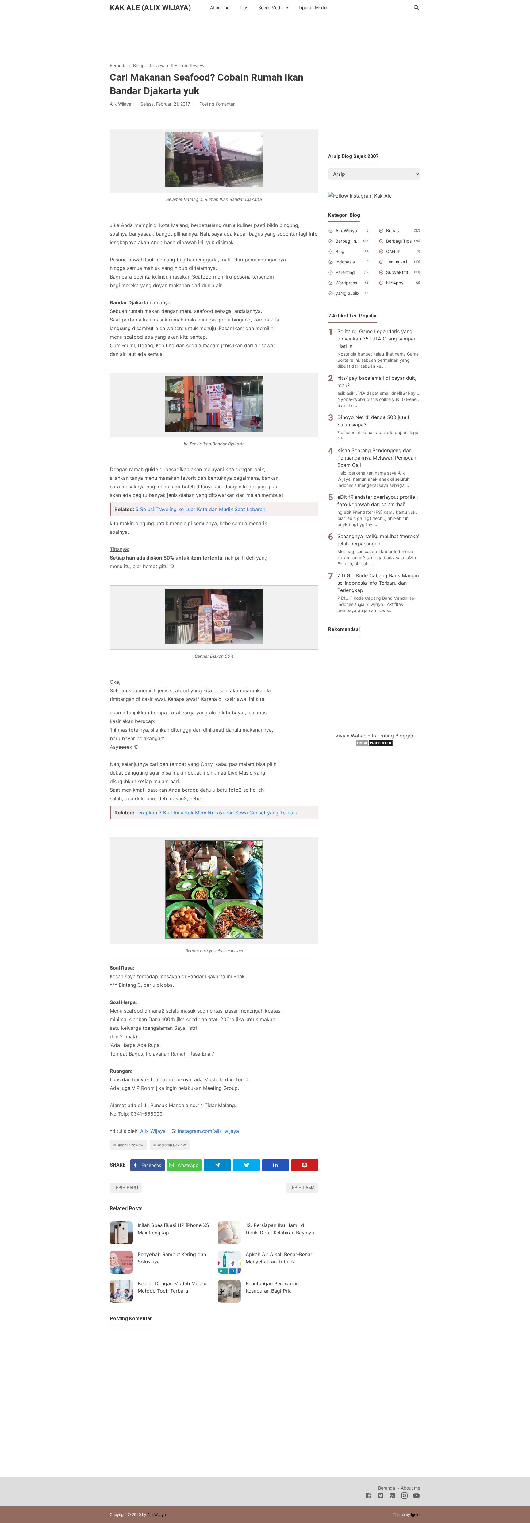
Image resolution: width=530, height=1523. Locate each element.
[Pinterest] (304, 1165)
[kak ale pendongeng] (360, 196)
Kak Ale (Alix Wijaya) (150, 7)
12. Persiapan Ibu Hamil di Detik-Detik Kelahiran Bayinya (280, 1229)
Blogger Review (130, 1145)
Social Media (271, 7)
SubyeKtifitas (399, 272)
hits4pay (395, 282)
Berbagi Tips (399, 241)
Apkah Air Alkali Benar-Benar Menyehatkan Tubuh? (279, 1258)
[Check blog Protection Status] (374, 745)
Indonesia (345, 261)
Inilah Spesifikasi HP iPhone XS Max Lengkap (173, 1229)
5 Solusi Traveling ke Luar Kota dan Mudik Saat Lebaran (200, 509)
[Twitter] (246, 1165)
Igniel (415, 1514)
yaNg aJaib (347, 293)
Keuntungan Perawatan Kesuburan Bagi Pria (272, 1287)
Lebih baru (125, 1187)
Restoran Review (171, 1145)
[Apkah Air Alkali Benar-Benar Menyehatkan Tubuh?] (229, 1262)
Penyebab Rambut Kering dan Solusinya (172, 1258)
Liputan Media (313, 7)
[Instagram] (404, 1497)
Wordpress (346, 282)
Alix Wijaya (153, 1131)
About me (219, 7)
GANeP (393, 251)
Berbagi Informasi (348, 241)
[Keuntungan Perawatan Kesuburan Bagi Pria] (229, 1291)
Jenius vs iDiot (399, 261)
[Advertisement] (265, 36)
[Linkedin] (275, 1165)
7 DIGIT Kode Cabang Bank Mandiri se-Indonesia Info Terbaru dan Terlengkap (378, 582)
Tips (244, 7)
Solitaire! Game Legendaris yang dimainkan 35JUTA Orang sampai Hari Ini (376, 338)
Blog (340, 251)
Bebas (392, 230)
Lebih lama (302, 1187)
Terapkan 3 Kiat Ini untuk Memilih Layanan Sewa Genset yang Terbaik (216, 813)
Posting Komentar (217, 103)
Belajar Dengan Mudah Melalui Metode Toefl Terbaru (173, 1287)
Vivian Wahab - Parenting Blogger (374, 736)
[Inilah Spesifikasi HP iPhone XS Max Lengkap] (121, 1232)
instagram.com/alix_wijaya (208, 1131)
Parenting (345, 272)
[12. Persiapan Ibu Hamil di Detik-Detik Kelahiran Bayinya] (229, 1232)
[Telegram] (217, 1165)
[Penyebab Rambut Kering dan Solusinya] (121, 1262)
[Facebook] (368, 1497)
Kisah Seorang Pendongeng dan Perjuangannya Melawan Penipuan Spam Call (376, 457)
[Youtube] (416, 1497)
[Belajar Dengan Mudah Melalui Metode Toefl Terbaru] (121, 1291)
